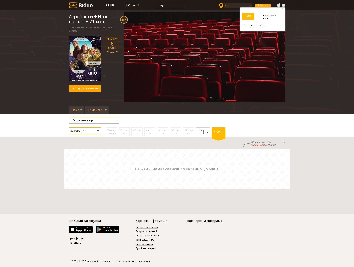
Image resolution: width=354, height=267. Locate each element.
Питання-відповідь (147, 227)
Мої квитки (262, 5)
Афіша (110, 5)
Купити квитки (88, 88)
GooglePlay (283, 5)
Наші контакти (144, 244)
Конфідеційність (145, 239)
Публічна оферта (146, 248)
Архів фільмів (76, 238)
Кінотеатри (132, 5)
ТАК (248, 16)
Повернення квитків (148, 235)
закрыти (284, 142)
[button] (85, 130)
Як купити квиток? (146, 231)
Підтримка (75, 242)
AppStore (278, 5)
